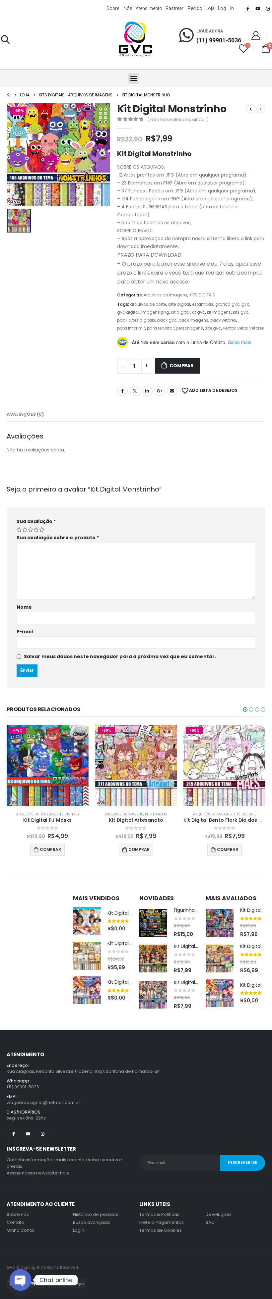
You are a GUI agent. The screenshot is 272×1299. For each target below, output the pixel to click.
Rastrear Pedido (184, 8)
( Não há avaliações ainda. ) (178, 119)
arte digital (179, 304)
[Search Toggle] (5, 39)
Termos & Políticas (159, 1214)
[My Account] (256, 35)
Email (172, 391)
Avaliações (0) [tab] (25, 414)
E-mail (25, 631)
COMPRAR (181, 365)
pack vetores (223, 320)
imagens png (155, 312)
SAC (210, 1222)
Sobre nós (119, 8)
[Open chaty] (20, 1280)
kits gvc (240, 312)
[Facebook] (247, 8)
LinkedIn (147, 391)
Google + (159, 391)
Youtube (28, 1134)
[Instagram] (267, 8)
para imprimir (131, 328)
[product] (87, 921)
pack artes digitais (136, 320)
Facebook (122, 391)
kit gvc (198, 312)
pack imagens (193, 320)
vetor (242, 328)
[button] (133, 78)
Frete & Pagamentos (161, 1222)
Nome (24, 607)
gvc (245, 304)
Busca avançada (91, 1222)
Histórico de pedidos (95, 1214)
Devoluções (219, 1214)
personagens (189, 328)
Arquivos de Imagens (165, 295)
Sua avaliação (36, 521)
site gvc (213, 328)
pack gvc (166, 320)
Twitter (135, 391)
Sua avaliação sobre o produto (58, 537)
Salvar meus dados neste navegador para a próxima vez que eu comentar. (120, 656)
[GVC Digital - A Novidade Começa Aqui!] (135, 39)
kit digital (180, 312)
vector (229, 328)
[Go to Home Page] (9, 95)
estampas (202, 304)
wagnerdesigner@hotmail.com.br (43, 1102)
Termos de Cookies (160, 1230)
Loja (210, 8)
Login (78, 1230)
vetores (256, 328)
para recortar (160, 328)
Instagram (42, 1134)
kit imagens (219, 312)
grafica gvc (227, 304)
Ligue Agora (209, 31)
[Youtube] (257, 8)
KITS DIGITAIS (202, 295)
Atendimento (149, 8)
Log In (226, 8)
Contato (15, 1222)
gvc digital (128, 312)
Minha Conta (20, 1230)
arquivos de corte (148, 304)
